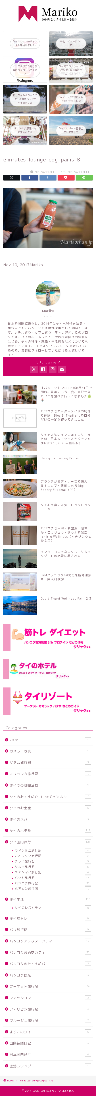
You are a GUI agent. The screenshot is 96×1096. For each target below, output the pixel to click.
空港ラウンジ (49, 1066)
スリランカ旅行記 (50, 774)
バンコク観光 (49, 975)
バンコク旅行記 (52, 883)
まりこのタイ (50, 1032)
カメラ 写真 (49, 751)
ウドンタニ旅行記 (52, 850)
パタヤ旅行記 (52, 878)
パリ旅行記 (49, 929)
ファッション (49, 998)
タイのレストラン (52, 907)
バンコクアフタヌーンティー (50, 941)
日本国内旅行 (49, 1054)
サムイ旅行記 (52, 867)
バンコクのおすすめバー (49, 963)
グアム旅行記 (49, 762)
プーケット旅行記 (50, 986)
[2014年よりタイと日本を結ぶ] (48, 24)
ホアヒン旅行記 (52, 888)
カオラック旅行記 (52, 856)
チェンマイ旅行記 (52, 872)
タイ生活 (50, 899)
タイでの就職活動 (50, 785)
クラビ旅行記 (52, 861)
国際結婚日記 (49, 1043)
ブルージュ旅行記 (49, 1020)
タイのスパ (49, 819)
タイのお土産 (50, 808)
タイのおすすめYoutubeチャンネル (50, 796)
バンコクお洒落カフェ (50, 952)
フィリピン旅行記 (49, 1009)
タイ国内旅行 (50, 842)
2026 (49, 740)
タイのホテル (50, 830)
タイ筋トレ (49, 918)
